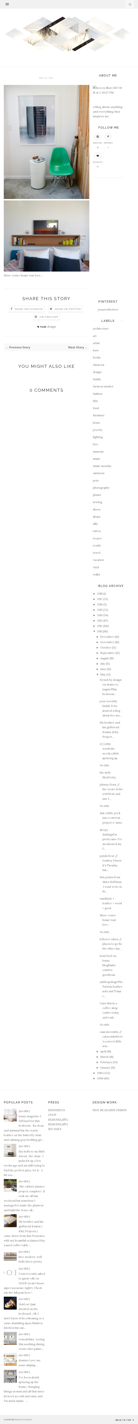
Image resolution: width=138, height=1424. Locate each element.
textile (97, 545)
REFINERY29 (56, 1110)
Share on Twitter (68, 309)
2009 (100, 1078)
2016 (100, 604)
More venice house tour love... (108, 920)
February (106, 1062)
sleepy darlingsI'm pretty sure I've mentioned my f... (111, 839)
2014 (100, 615)
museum (98, 451)
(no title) (24, 1111)
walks (96, 574)
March (104, 1057)
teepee (97, 538)
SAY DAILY (55, 1129)
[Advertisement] (107, 237)
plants (97, 495)
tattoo (97, 531)
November (107, 642)
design (51, 326)
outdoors (98, 473)
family (97, 379)
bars (95, 350)
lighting (98, 437)
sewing (97, 502)
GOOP (52, 1115)
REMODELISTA (58, 1119)
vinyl (96, 567)
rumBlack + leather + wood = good (111, 903)
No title (104, 765)
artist (96, 343)
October (105, 647)
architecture (101, 328)
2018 (99, 593)
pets (95, 480)
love (95, 444)
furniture (99, 415)
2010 (100, 1073)
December (107, 636)
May (103, 674)
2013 (100, 620)
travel (96, 552)
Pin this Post (49, 317)
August (104, 658)
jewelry (97, 430)
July (102, 663)
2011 (99, 631)
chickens (98, 365)
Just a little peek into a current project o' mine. (111, 817)
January (105, 1067)
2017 (99, 599)
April (103, 1051)
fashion (97, 393)
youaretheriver (108, 309)
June (103, 669)
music (96, 458)
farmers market (103, 386)
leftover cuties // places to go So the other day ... (111, 943)
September (107, 653)
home (96, 422)
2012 (99, 626)
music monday (102, 466)
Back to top (124, 1420)
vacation (98, 560)
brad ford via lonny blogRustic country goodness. (108, 965)
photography (101, 487)
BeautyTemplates (23, 1419)
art (95, 336)
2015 (99, 610)
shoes (96, 509)
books (96, 357)
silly (95, 523)
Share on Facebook (29, 309)
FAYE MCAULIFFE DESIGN (110, 1110)
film (95, 401)
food (96, 408)
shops (96, 516)
